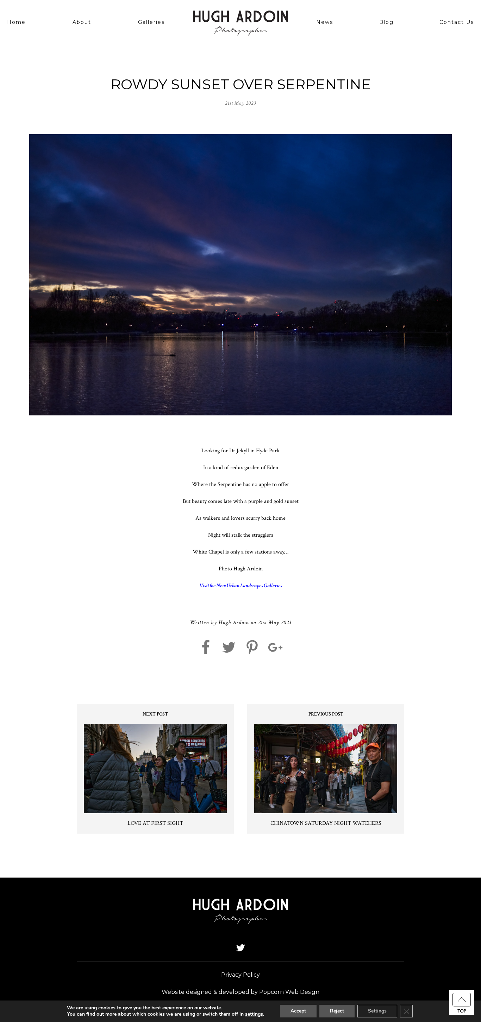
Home (16, 22)
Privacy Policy (240, 974)
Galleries (151, 22)
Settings (377, 1011)
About (82, 22)
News (324, 22)
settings (254, 1014)
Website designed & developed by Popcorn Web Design (240, 992)
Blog (386, 22)
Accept (298, 1011)
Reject (337, 1011)
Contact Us (456, 22)
